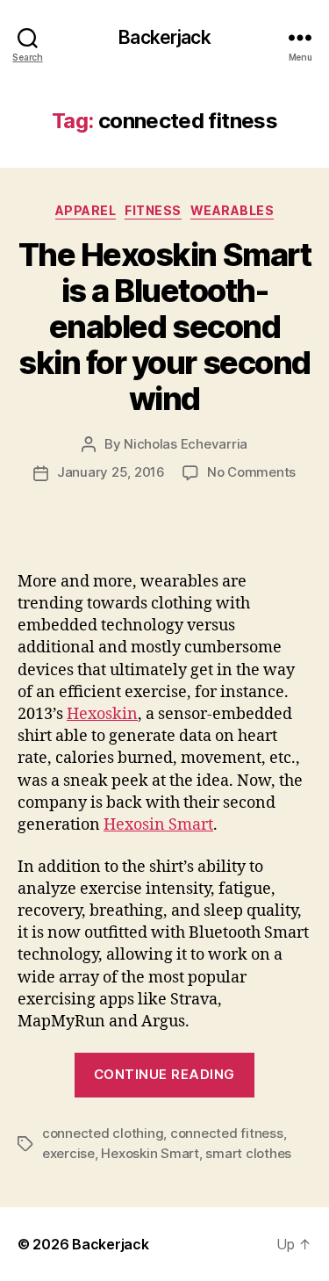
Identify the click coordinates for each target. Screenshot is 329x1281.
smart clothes (248, 1153)
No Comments (251, 472)
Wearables (232, 210)
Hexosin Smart (158, 825)
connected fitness (226, 1133)
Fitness (153, 210)
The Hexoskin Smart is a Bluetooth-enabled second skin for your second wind (164, 326)
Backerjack (164, 37)
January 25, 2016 (111, 472)
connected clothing (102, 1133)
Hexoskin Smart (149, 1153)
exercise (68, 1153)
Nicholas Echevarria (185, 443)
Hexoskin (102, 714)
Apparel (86, 210)
